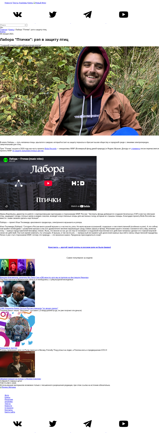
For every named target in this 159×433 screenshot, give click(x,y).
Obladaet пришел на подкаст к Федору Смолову (20, 379)
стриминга (135, 149)
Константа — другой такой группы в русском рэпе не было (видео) (79, 247)
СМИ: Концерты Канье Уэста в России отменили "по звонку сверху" (29, 308)
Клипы (30, 3)
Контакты (9, 410)
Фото (7, 395)
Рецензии (9, 399)
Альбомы (23, 3)
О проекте (9, 408)
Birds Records (50, 149)
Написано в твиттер (8, 348)
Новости (8, 3)
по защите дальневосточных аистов (27, 151)
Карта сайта (10, 412)
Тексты (15, 3)
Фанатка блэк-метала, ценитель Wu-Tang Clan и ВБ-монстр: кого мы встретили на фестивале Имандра (44, 277)
